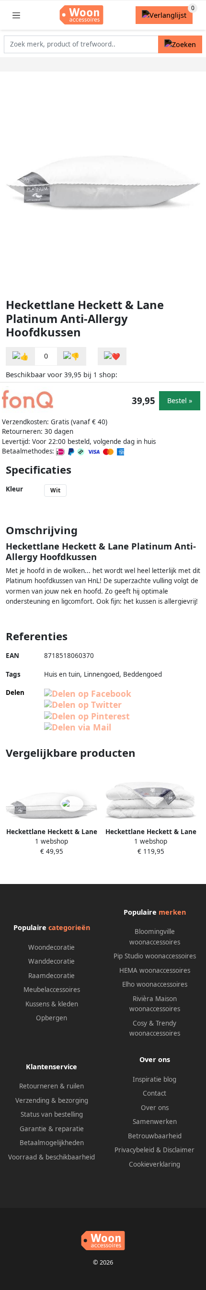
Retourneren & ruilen (51, 1086)
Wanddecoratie (51, 961)
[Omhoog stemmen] (20, 356)
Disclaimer (179, 1150)
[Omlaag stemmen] (71, 356)
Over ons (155, 1107)
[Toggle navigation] (16, 15)
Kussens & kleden (51, 1004)
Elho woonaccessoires (154, 984)
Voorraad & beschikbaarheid (51, 1157)
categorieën (69, 927)
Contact (154, 1093)
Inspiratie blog (154, 1079)
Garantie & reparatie (52, 1128)
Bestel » (179, 400)
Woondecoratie (51, 947)
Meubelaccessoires (51, 989)
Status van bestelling (52, 1114)
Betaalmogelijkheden (52, 1142)
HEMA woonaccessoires (154, 970)
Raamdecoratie (51, 975)
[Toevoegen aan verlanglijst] (112, 356)
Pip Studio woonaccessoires (155, 956)
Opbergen (51, 1018)
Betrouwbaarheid (155, 1136)
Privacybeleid (134, 1150)
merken (172, 912)
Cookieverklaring (154, 1164)
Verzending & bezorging (51, 1100)
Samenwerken (155, 1121)
